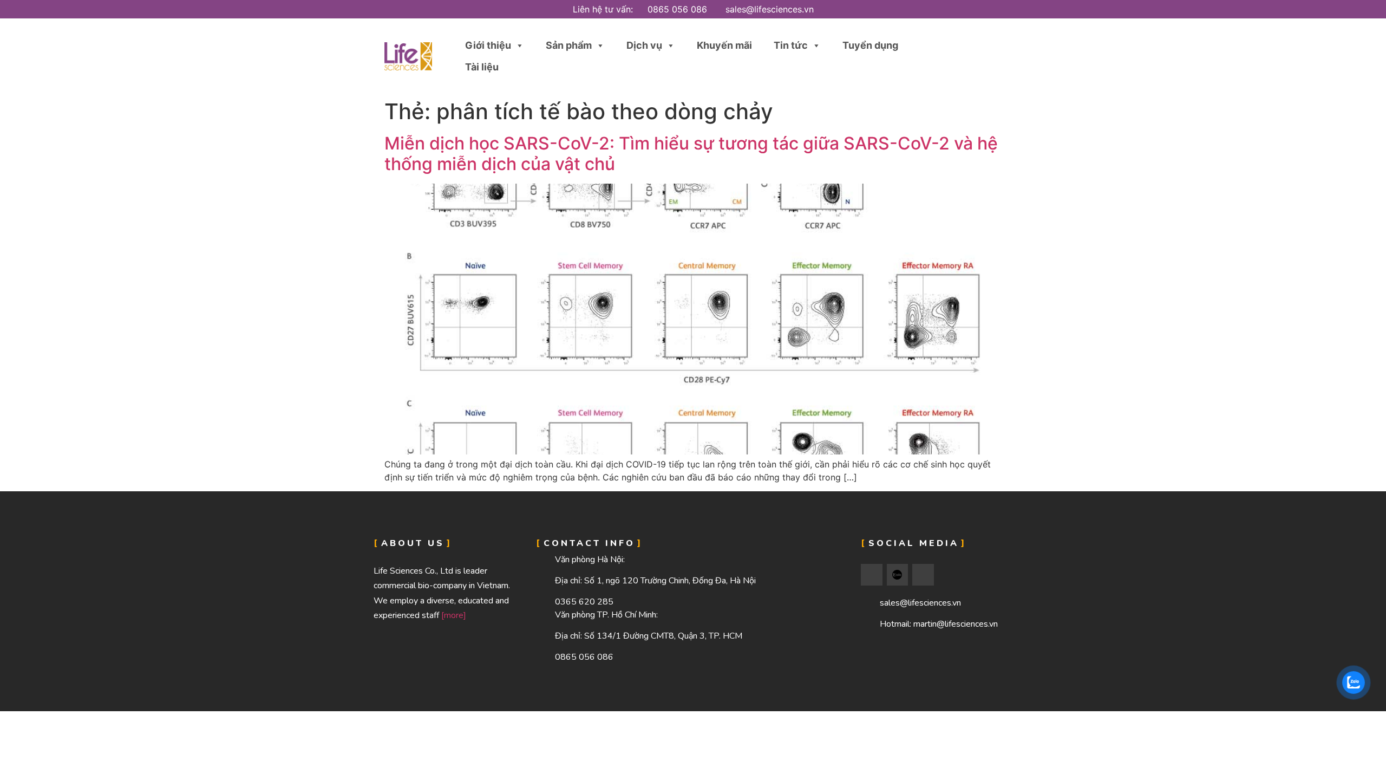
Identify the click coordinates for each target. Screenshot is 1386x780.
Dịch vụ (644, 45)
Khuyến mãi (724, 45)
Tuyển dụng (870, 45)
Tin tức (791, 45)
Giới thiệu (488, 45)
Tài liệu (482, 67)
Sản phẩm (569, 45)
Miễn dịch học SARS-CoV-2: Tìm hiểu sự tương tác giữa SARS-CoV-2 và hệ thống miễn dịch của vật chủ (691, 153)
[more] (453, 615)
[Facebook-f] (871, 575)
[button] (976, 57)
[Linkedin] (923, 575)
